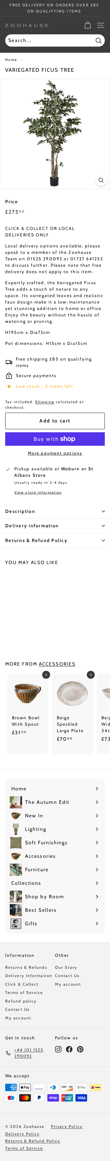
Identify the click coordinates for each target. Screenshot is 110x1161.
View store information (38, 492)
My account (18, 1017)
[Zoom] (101, 180)
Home (11, 60)
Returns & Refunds (26, 967)
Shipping (44, 402)
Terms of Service (24, 992)
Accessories (57, 664)
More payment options (55, 453)
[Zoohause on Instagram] (58, 1049)
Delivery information (32, 526)
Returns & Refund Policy (36, 540)
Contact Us (17, 1009)
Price (11, 201)
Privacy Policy (67, 1126)
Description (20, 511)
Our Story (66, 967)
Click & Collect (22, 984)
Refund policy (21, 1001)
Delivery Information (28, 975)
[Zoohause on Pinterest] (80, 1049)
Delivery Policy (22, 1133)
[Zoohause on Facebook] (69, 1049)
